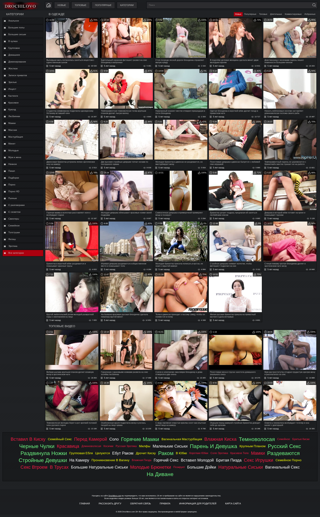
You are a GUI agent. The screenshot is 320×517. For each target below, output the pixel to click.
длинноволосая (91, 446)
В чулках (13, 41)
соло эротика (219, 453)
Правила (165, 503)
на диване (160, 474)
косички (108, 446)
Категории (127, 5)
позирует (179, 467)
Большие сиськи (17, 34)
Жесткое (13, 68)
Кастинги (13, 95)
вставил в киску (28, 439)
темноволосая (257, 439)
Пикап (11, 171)
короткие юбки (198, 453)
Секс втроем (34, 467)
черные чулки (36, 446)
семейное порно (289, 460)
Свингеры (13, 218)
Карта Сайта (233, 503)
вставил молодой (197, 460)
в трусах (59, 467)
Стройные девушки (43, 460)
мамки (258, 453)
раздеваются (283, 453)
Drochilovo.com (114, 496)
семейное (283, 439)
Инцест (12, 89)
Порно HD (13, 191)
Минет (11, 143)
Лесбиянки (14, 116)
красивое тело (239, 453)
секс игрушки (258, 460)
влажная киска (220, 439)
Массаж (12, 130)
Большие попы (16, 27)
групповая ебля (81, 453)
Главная (84, 503)
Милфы (144, 446)
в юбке (181, 453)
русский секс (284, 446)
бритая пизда (229, 460)
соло (114, 439)
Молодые (13, 150)
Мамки (12, 123)
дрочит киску (146, 453)
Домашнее (14, 54)
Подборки (13, 177)
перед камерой (90, 439)
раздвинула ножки (43, 453)
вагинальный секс (282, 467)
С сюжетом (14, 212)
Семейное (14, 225)
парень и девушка (213, 446)
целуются (102, 453)
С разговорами (16, 205)
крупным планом (253, 446)
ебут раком (123, 453)
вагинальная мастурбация (182, 439)
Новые (62, 5)
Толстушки (14, 232)
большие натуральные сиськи (99, 467)
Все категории (16, 253)
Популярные (103, 5)
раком (166, 453)
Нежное (12, 164)
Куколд (12, 109)
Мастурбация (15, 136)
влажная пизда (141, 460)
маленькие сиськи (170, 446)
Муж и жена (14, 157)
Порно (11, 184)
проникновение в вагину (111, 460)
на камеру (79, 460)
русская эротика (126, 446)
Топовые (80, 5)
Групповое (14, 48)
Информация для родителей (197, 503)
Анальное (13, 20)
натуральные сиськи (240, 467)
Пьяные (12, 198)
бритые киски (301, 439)
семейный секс (60, 439)
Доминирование (17, 61)
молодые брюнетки (150, 467)
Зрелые (12, 82)
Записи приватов (17, 75)
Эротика (12, 246)
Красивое (13, 102)
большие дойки (201, 467)
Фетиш (12, 239)
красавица (68, 446)
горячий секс (166, 460)
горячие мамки (140, 439)
